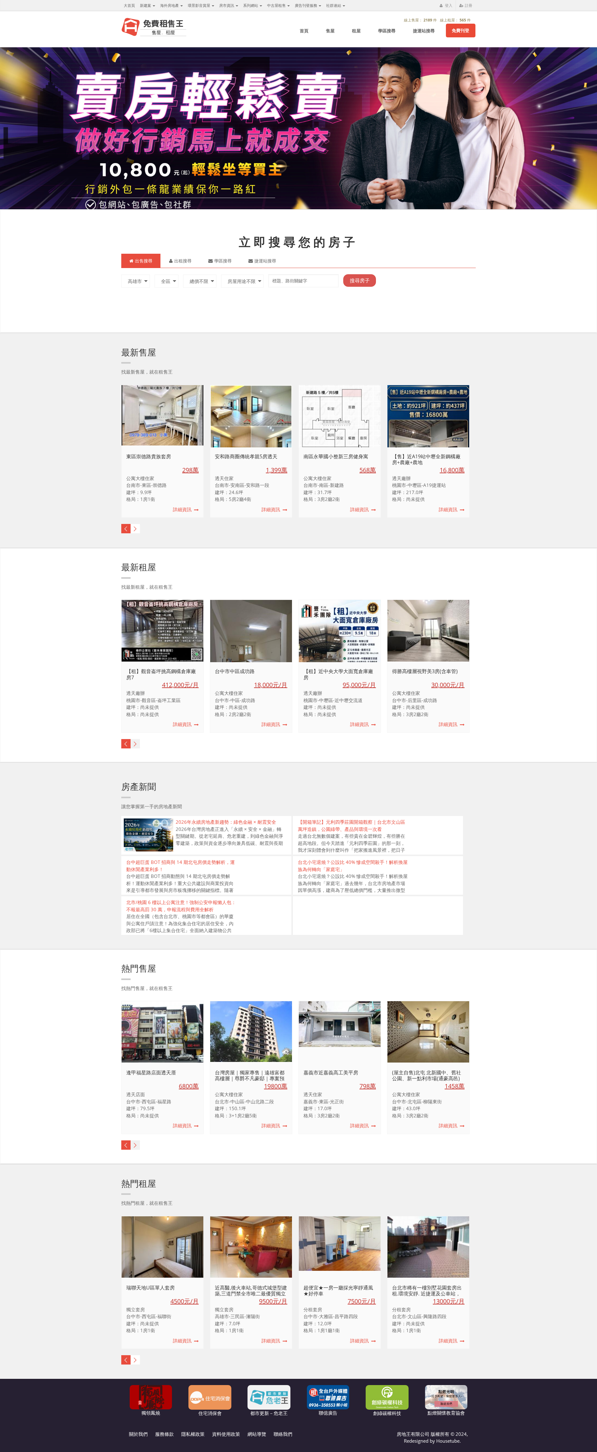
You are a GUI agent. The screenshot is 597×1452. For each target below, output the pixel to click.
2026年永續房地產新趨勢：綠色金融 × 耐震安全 (226, 822)
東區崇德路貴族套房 (148, 456)
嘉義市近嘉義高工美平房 (330, 1072)
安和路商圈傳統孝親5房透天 (246, 456)
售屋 (330, 31)
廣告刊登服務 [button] (306, 5)
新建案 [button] (146, 5)
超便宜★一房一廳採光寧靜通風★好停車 (338, 1290)
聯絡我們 (283, 1434)
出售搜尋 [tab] (143, 261)
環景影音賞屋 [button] (199, 5)
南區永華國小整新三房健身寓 (335, 456)
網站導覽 (257, 1434)
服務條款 (164, 1434)
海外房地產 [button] (170, 5)
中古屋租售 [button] (277, 5)
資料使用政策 (226, 1434)
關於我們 (138, 1434)
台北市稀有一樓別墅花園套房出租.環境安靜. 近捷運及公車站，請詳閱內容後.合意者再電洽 (427, 1293)
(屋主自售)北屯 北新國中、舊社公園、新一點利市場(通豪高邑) (426, 1075)
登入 (448, 5)
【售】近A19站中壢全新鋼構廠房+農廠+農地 (426, 459)
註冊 (468, 5)
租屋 (356, 31)
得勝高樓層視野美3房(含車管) (425, 671)
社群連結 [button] (334, 5)
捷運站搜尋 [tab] (265, 261)
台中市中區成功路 (235, 671)
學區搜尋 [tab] (223, 261)
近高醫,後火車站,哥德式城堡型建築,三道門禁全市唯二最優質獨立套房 (251, 1293)
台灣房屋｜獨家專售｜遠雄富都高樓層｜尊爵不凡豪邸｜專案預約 (250, 1078)
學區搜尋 (387, 31)
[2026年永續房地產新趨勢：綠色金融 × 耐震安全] (148, 834)
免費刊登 (460, 30)
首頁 (304, 31)
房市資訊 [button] (227, 5)
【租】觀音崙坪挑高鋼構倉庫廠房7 (161, 674)
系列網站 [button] (251, 5)
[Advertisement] (367, 355)
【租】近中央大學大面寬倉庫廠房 (338, 674)
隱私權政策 (193, 1434)
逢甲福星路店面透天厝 (151, 1072)
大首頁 (129, 5)
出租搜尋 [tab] (183, 261)
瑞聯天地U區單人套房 (150, 1287)
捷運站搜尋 (424, 31)
